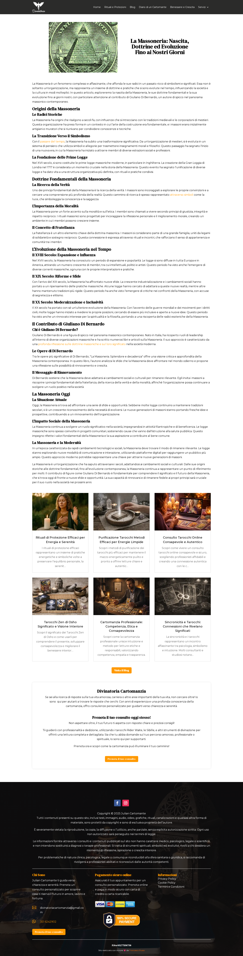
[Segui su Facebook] (117, 803)
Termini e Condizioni (171, 886)
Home (97, 7)
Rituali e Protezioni (115, 7)
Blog (132, 7)
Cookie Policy (166, 882)
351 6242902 (48, 921)
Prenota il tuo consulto (122, 759)
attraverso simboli (181, 194)
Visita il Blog (121, 670)
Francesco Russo (137, 950)
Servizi (202, 7)
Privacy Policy (167, 878)
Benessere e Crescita (182, 7)
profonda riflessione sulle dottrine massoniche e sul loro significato (82, 344)
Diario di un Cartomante (152, 7)
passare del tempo (52, 141)
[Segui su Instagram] (125, 803)
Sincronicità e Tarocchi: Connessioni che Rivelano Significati (182, 626)
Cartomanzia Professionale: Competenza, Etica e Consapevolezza (121, 626)
